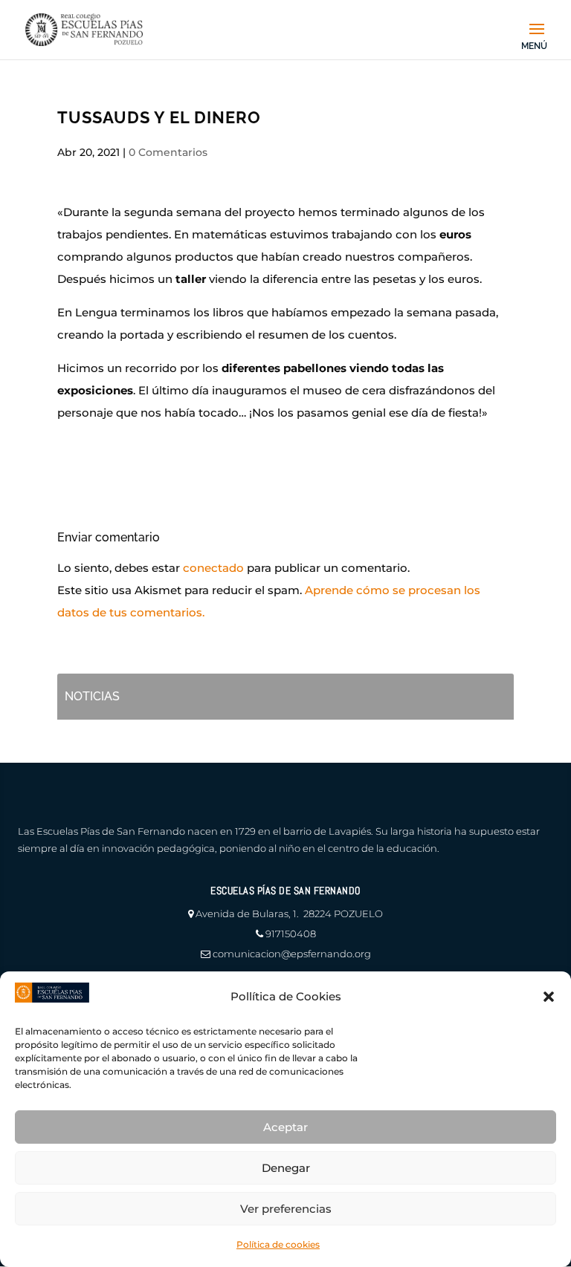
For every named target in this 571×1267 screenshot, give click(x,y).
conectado (213, 568)
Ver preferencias (286, 1209)
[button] (548, 996)
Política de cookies (278, 1244)
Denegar (286, 1168)
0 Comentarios (168, 152)
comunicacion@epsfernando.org (292, 954)
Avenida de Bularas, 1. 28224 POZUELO (289, 913)
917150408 (290, 933)
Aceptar (285, 1127)
